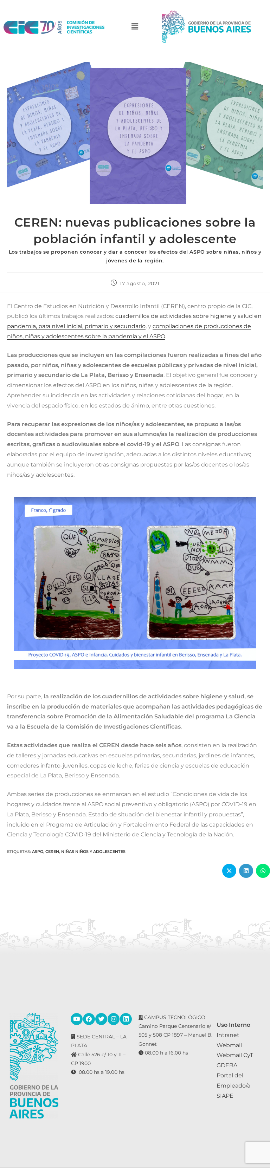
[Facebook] (89, 1019)
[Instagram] (114, 1019)
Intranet (228, 1035)
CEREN (52, 851)
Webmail (229, 1045)
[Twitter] (101, 1019)
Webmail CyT (235, 1055)
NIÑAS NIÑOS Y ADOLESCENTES (93, 851)
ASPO (37, 851)
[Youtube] (77, 1019)
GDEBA (227, 1065)
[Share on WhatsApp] (263, 871)
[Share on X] (229, 871)
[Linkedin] (126, 1019)
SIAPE (225, 1095)
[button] (135, 27)
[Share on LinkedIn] (246, 871)
